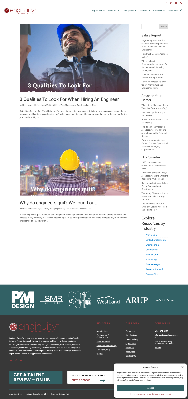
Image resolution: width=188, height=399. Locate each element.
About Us (144, 10)
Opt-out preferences (137, 394)
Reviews (158, 347)
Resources (157, 10)
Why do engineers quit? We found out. (58, 202)
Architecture (102, 331)
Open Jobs (131, 343)
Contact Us (131, 356)
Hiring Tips (59, 105)
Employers (130, 331)
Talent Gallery (132, 339)
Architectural (152, 235)
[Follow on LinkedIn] (171, 3)
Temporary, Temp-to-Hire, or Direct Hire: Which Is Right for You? (154, 196)
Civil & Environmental (156, 240)
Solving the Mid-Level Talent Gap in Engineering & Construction (154, 186)
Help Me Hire (97, 10)
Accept (150, 388)
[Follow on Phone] (181, 3)
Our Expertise (128, 10)
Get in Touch (173, 10)
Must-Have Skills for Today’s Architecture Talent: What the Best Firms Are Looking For (154, 175)
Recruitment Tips (88, 105)
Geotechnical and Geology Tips (154, 271)
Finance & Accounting (106, 345)
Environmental (103, 341)
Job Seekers (131, 335)
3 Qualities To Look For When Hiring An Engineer (69, 99)
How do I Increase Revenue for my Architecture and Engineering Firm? (153, 84)
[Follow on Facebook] (166, 3)
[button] (182, 367)
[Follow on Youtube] (176, 3)
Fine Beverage (153, 264)
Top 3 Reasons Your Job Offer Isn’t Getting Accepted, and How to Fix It (154, 206)
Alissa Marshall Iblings (31, 105)
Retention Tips (85, 208)
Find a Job (112, 10)
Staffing (99, 354)
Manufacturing (103, 350)
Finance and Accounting (152, 257)
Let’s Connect (166, 394)
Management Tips (72, 105)
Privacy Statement (153, 394)
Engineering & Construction (66, 208)
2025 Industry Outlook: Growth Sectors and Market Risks (154, 165)
